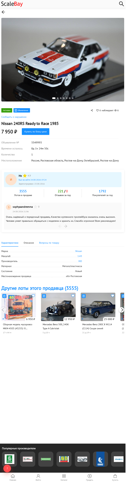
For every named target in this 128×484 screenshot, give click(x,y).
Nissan (78, 249)
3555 (23, 189)
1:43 (80, 254)
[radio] (25, 174)
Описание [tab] (29, 241)
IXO (80, 259)
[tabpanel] (62, 262)
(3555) (39, 286)
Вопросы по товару (49, 241)
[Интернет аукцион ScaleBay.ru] (12, 6)
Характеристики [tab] (9, 241)
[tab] (49, 241)
